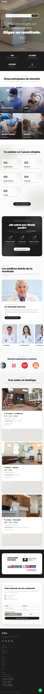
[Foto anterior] (4, 399)
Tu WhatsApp (24, 605)
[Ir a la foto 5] (21, 463)
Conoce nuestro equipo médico (12, 317)
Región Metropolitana (13, 614)
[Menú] (41, 2)
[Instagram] (6, 641)
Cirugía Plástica (4, 647)
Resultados (4, 665)
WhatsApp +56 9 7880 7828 (6, 676)
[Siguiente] (41, 336)
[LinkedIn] (9, 641)
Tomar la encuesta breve (21, 249)
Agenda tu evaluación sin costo (22, 618)
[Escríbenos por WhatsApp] (40, 690)
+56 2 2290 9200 (6, 674)
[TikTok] (12, 641)
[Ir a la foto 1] (19, 409)
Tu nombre (7, 605)
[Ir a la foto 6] (22, 463)
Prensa (3, 663)
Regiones (30, 614)
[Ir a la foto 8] (24, 463)
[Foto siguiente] (40, 399)
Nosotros (3, 659)
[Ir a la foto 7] (23, 463)
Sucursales (4, 661)
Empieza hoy (22, 37)
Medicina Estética (5, 651)
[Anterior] (3, 336)
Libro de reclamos (39, 692)
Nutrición (3, 653)
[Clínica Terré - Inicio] (4, 2)
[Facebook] (3, 641)
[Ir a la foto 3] (19, 463)
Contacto (3, 668)
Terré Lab (34, 692)
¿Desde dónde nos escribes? (10, 612)
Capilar (3, 649)
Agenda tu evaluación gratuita (22, 203)
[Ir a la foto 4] (20, 463)
